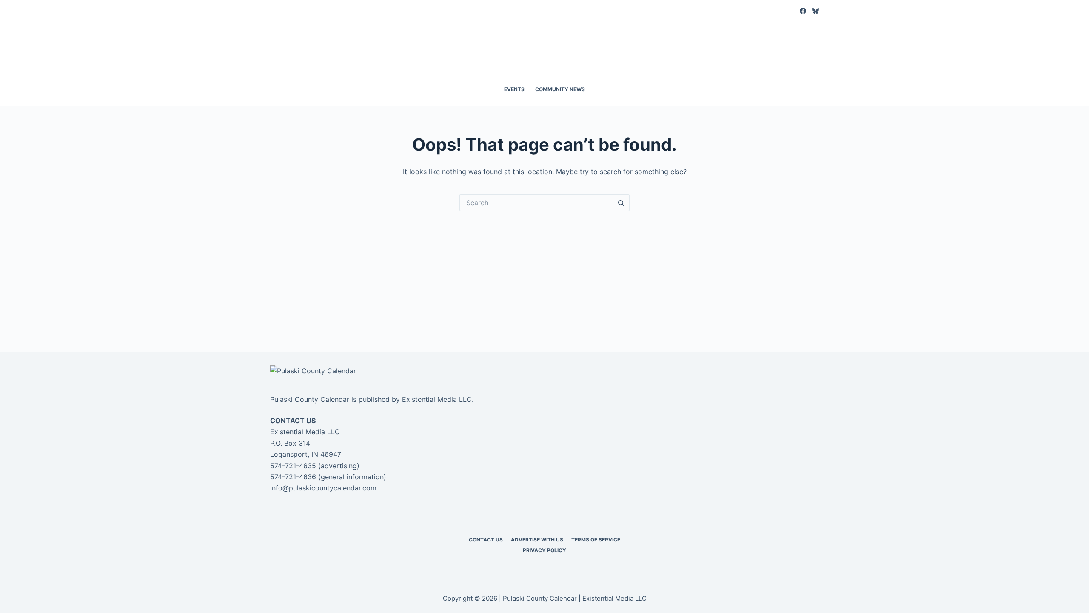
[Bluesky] (815, 11)
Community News (560, 89)
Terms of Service (595, 539)
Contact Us (486, 539)
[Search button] (621, 202)
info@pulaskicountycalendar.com (323, 488)
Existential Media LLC (437, 399)
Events (514, 89)
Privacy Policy (544, 550)
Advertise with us (537, 539)
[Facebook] (803, 11)
